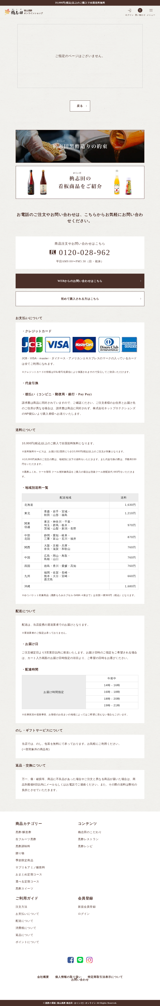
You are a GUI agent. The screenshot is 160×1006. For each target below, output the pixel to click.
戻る (80, 105)
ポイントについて (27, 942)
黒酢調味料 (23, 846)
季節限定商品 (24, 860)
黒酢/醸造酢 (23, 832)
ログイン (84, 913)
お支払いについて (27, 913)
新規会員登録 (87, 906)
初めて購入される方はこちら (80, 298)
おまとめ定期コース (29, 874)
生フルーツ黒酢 (26, 839)
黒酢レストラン (88, 839)
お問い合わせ (80, 979)
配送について (24, 920)
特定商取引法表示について (105, 976)
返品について (24, 935)
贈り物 (20, 853)
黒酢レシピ (85, 846)
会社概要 (43, 976)
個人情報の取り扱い (68, 976)
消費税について (26, 927)
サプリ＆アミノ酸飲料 (30, 867)
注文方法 (21, 906)
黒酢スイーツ (24, 888)
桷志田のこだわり (90, 832)
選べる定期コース (27, 881)
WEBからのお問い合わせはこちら (80, 281)
